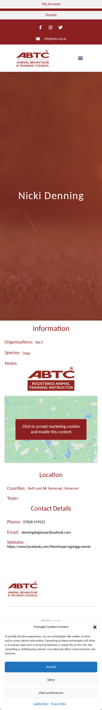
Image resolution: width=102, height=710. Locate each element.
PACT (39, 343)
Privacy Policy (58, 703)
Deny (51, 680)
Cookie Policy (40, 703)
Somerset (71, 489)
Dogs (26, 353)
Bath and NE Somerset (45, 489)
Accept (51, 667)
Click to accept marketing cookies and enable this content (51, 429)
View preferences (51, 693)
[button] (95, 627)
